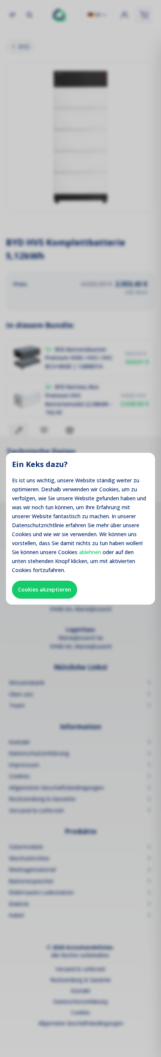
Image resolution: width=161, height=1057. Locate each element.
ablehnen (90, 552)
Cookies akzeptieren (44, 589)
